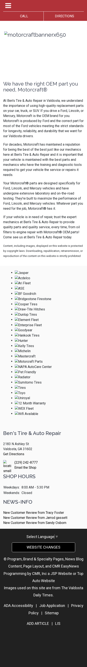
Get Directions (13, 454)
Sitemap (52, 613)
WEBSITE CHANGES (43, 547)
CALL (23, 16)
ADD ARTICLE (38, 623)
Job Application (52, 605)
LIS (57, 623)
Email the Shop (25, 468)
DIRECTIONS (63, 16)
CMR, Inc (39, 573)
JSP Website (61, 573)
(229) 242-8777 (26, 462)
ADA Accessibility (18, 605)
